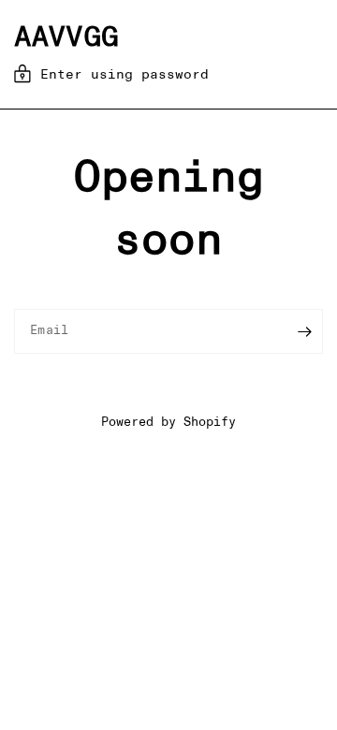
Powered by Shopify (168, 422)
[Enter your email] (304, 331)
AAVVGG (66, 37)
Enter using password (124, 74)
